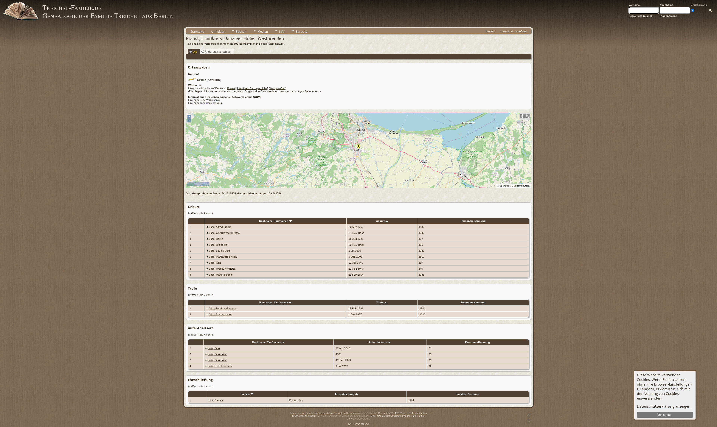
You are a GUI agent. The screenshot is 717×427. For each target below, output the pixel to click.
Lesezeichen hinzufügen (514, 31)
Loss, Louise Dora (219, 250)
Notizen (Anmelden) (209, 79)
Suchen (241, 31)
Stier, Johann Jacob (220, 314)
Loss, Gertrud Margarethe (224, 232)
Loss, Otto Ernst (217, 354)
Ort (195, 51)
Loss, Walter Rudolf (220, 274)
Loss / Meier (216, 399)
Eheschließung (345, 393)
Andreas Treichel (368, 413)
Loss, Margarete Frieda (223, 256)
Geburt (380, 220)
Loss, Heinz (216, 238)
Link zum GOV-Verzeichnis (204, 99)
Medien (262, 31)
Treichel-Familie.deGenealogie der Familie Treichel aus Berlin (108, 11)
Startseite (197, 31)
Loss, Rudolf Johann (220, 366)
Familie (246, 393)
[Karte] (522, 116)
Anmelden (218, 31)
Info (282, 31)
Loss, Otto (215, 262)
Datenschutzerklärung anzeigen (663, 406)
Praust (231, 88)
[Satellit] (527, 116)
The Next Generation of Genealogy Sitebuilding (341, 415)
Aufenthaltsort (378, 342)
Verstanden (664, 414)
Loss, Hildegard (218, 244)
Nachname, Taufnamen (274, 220)
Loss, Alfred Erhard (220, 226)
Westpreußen (277, 88)
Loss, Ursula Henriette (222, 268)
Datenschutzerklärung (358, 418)
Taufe (380, 302)
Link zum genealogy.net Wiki (205, 102)
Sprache (301, 31)
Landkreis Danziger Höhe (252, 88)
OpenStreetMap (507, 185)
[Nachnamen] (668, 15)
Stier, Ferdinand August (223, 308)
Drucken (490, 31)
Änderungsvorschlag (218, 51)
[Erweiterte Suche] (640, 15)
